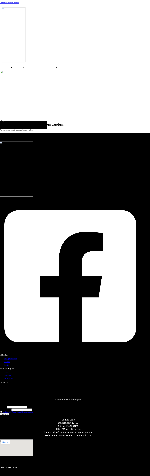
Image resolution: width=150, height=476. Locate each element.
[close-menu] (1, 120)
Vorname (3, 407)
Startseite (19, 67)
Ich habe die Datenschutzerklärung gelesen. (18, 412)
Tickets (63, 67)
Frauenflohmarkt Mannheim (9, 3)
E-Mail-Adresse (5, 409)
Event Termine (32, 67)
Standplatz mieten (49, 67)
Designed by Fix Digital (8, 467)
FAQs (73, 67)
